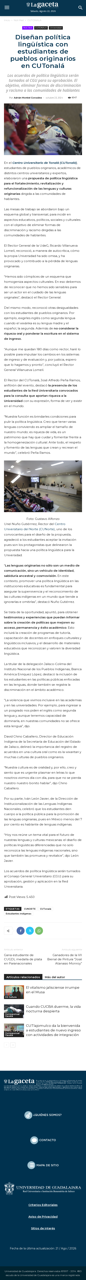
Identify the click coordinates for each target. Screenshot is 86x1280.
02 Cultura (11, 997)
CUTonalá (45, 908)
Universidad (56, 27)
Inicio (7, 20)
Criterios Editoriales (43, 1205)
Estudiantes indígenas (18, 913)
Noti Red (19, 20)
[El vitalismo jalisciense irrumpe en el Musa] (14, 992)
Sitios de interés (43, 1228)
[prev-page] (6, 1045)
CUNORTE (30, 908)
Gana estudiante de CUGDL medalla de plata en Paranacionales (23, 959)
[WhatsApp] (39, 931)
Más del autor (55, 977)
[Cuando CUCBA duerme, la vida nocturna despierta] (14, 1011)
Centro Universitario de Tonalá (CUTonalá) (44, 163)
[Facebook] (21, 931)
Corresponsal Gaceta (12, 1015)
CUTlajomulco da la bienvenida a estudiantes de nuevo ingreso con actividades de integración (53, 1030)
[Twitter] (30, 931)
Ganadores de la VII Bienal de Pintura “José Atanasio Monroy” (64, 959)
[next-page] (12, 1045)
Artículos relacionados (23, 977)
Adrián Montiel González (28, 97)
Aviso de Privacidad (43, 1216)
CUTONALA (34, 20)
